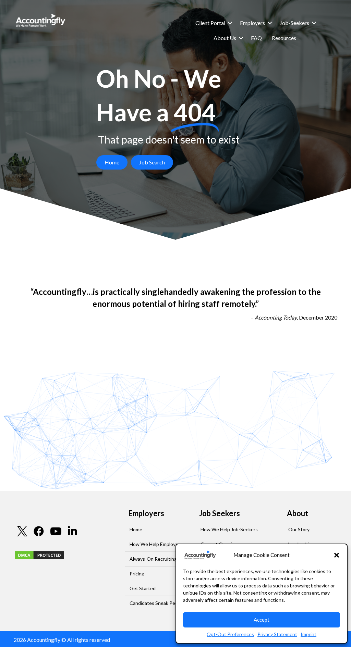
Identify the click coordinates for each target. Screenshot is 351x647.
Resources (284, 38)
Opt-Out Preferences (230, 634)
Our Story (299, 529)
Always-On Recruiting (153, 559)
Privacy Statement (277, 634)
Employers (252, 23)
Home (136, 529)
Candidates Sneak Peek (155, 603)
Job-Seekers (294, 23)
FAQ (256, 38)
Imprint (308, 634)
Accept (261, 620)
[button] (336, 555)
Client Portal (210, 23)
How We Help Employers (156, 544)
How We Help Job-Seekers (229, 529)
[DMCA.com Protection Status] (39, 554)
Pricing (137, 573)
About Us (225, 38)
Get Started (143, 588)
